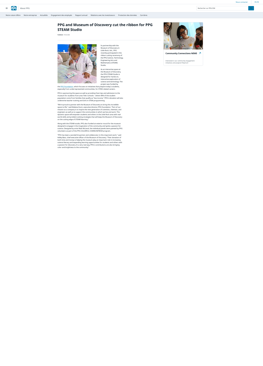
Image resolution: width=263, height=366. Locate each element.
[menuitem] (13, 15)
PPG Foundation (67, 86)
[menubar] (76, 15)
